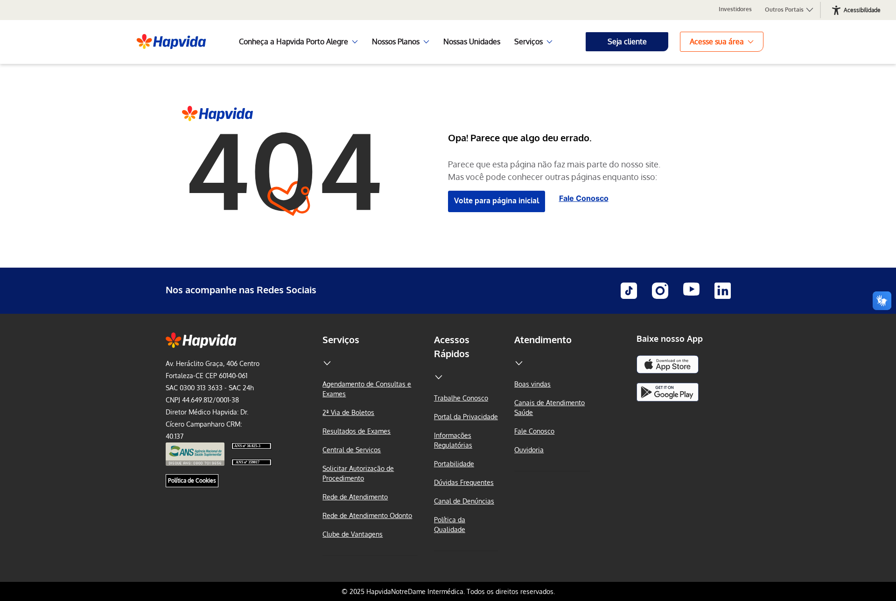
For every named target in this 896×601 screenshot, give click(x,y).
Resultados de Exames (356, 431)
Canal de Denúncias (464, 501)
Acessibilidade (862, 10)
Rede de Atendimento (355, 497)
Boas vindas (532, 384)
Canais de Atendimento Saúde (549, 407)
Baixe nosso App (670, 338)
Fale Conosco (584, 198)
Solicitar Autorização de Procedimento (358, 473)
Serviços (340, 339)
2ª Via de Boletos (348, 412)
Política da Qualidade (449, 524)
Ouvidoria (529, 450)
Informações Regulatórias (453, 440)
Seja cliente (627, 41)
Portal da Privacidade (466, 417)
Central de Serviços (351, 450)
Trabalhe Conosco (461, 398)
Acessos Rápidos (451, 346)
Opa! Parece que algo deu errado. (520, 137)
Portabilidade (454, 464)
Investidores (735, 9)
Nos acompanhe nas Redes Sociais (241, 289)
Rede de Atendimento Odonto (367, 515)
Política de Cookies (192, 480)
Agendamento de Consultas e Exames (366, 389)
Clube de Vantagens (352, 534)
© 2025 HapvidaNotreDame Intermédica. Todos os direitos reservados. (448, 591)
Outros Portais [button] (785, 9)
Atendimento (543, 339)
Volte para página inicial (496, 200)
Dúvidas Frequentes (464, 482)
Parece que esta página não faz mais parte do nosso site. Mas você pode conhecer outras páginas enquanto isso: (554, 170)
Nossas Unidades (471, 41)
